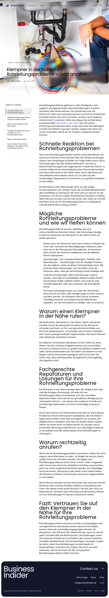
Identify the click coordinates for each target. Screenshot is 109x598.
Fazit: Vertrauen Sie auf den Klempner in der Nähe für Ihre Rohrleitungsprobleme (17, 146)
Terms (96, 591)
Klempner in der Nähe (67, 123)
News (93, 577)
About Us (81, 591)
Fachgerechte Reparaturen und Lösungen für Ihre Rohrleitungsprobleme (18, 133)
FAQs (101, 577)
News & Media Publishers (19, 62)
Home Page (82, 577)
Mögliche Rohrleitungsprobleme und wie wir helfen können (18, 118)
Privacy (89, 591)
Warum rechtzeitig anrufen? (17, 139)
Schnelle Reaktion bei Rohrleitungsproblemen (15, 112)
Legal (103, 591)
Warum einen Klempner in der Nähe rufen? (17, 125)
